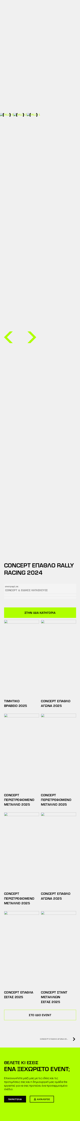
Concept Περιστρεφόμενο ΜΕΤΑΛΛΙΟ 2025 (19, 800)
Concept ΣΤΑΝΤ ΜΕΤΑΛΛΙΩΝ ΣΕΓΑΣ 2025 (54, 997)
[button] (8, 337)
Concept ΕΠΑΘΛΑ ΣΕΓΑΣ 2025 (18, 994)
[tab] (40, 612)
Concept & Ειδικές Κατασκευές (26, 590)
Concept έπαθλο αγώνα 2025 (55, 703)
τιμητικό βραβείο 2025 (15, 703)
